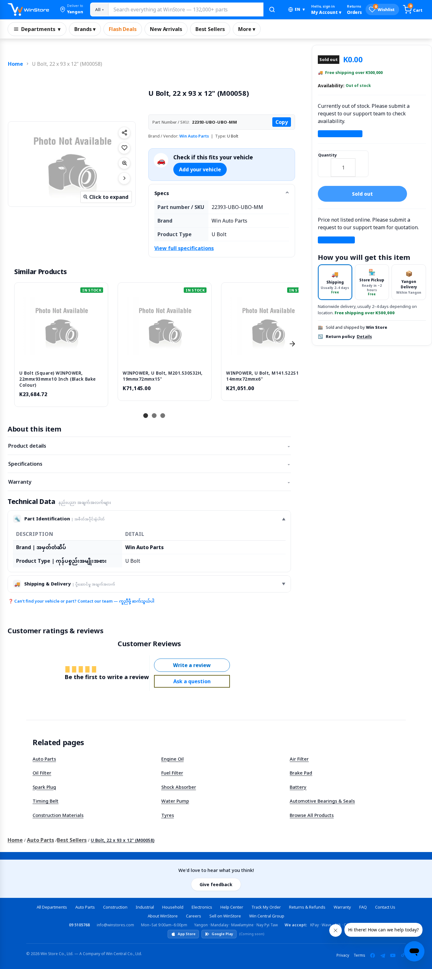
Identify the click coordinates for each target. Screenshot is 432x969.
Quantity (327, 155)
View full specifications (184, 248)
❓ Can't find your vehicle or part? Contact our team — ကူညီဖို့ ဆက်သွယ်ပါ (81, 601)
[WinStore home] (28, 9)
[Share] (124, 133)
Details (364, 336)
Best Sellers (210, 29)
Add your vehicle (200, 169)
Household (172, 907)
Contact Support (340, 133)
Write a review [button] (192, 665)
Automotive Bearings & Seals (322, 801)
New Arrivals (166, 29)
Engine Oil (172, 759)
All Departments (52, 907)
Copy (281, 122)
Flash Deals (123, 29)
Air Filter (299, 759)
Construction (115, 907)
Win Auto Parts (194, 136)
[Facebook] (372, 955)
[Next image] (124, 178)
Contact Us (385, 907)
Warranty (149, 481)
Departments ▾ (40, 29)
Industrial (145, 907)
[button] (71, 9)
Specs (161, 193)
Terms (359, 955)
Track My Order (266, 907)
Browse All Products (312, 815)
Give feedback (216, 884)
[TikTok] (403, 955)
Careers (193, 916)
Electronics (202, 907)
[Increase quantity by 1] (361, 163)
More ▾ (246, 29)
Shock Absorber (178, 787)
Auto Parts (44, 759)
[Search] (272, 9)
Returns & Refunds (307, 907)
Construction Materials (58, 815)
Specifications (149, 463)
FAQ (363, 907)
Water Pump (175, 801)
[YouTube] (393, 955)
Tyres (167, 815)
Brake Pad (301, 773)
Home (15, 63)
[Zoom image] (124, 163)
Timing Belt (46, 801)
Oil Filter (42, 773)
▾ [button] (300, 9)
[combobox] (185, 9)
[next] (292, 344)
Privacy (342, 955)
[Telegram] (383, 955)
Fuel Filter (172, 773)
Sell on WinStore (225, 916)
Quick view (61, 359)
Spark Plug (44, 787)
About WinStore (163, 916)
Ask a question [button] (192, 681)
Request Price (336, 239)
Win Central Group (266, 916)
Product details (149, 445)
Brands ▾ (85, 29)
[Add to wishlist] (124, 148)
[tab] (335, 282)
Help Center (231, 907)
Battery (298, 787)
